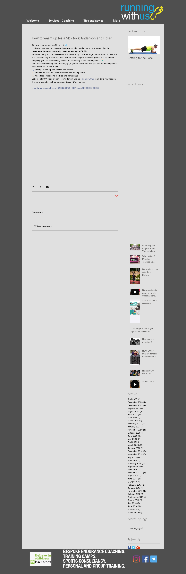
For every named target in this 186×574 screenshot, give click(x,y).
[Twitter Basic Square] (133, 547)
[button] (41, 559)
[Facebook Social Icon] (145, 558)
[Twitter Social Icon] (153, 558)
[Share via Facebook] (33, 186)
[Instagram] (136, 558)
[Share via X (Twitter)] (40, 186)
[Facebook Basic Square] (129, 547)
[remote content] (75, 136)
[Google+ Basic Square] (138, 547)
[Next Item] (155, 45)
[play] (46, 554)
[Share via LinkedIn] (47, 186)
